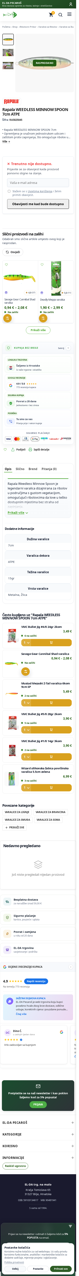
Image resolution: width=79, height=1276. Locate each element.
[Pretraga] (60, 14)
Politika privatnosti (14, 1262)
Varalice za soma (48, 819)
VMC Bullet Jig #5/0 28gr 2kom (41, 714)
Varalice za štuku (67, 26)
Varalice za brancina (50, 812)
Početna (6, 26)
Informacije (13, 1158)
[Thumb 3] (8, 65)
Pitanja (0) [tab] (49, 469)
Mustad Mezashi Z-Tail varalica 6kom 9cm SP (45, 685)
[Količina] (26, 642)
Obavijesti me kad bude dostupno (38, 204)
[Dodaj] (46, 642)
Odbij (15, 1268)
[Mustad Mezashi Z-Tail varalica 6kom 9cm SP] (11, 694)
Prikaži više (38, 330)
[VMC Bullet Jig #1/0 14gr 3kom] (11, 750)
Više (4, 141)
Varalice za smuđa (17, 819)
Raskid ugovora (15, 1166)
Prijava (38, 1104)
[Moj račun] (71, 4)
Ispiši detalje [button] (41, 449)
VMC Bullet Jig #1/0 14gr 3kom (41, 741)
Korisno (10, 1146)
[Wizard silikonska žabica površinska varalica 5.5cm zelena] (11, 779)
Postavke (38, 1268)
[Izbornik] (69, 14)
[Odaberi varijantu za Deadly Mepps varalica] (43, 318)
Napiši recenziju (36, 981)
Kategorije (12, 1134)
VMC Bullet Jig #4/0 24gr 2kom (41, 627)
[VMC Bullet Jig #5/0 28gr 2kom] (11, 723)
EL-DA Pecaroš (14, 1123)
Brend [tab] (33, 469)
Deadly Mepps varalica (52, 299)
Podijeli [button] (21, 449)
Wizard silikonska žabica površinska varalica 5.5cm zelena (44, 770)
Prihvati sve (61, 1268)
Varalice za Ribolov (48, 26)
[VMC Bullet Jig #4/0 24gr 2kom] (11, 635)
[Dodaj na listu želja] (6, 264)
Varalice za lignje (17, 812)
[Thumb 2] (8, 52)
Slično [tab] (20, 469)
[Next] (68, 63)
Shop (15, 26)
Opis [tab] (8, 469)
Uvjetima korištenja (40, 191)
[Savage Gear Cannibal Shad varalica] (20, 278)
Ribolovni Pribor (28, 26)
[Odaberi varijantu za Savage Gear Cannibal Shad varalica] (7, 318)
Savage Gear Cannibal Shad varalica (19, 301)
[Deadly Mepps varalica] (56, 278)
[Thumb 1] (8, 39)
